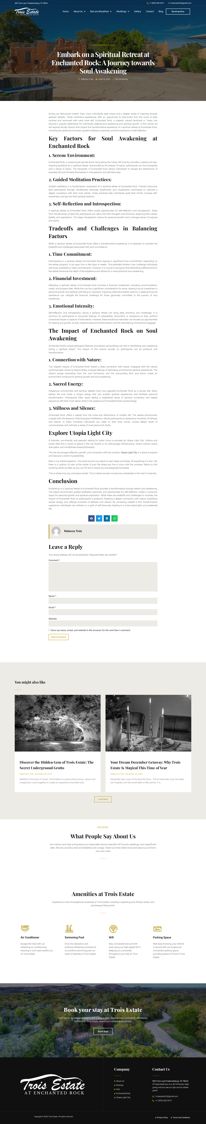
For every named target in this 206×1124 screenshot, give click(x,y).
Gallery (137, 11)
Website (53, 619)
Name (52, 596)
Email (52, 607)
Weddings (121, 11)
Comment (54, 560)
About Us (78, 11)
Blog (161, 11)
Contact (150, 11)
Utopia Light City (129, 452)
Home (66, 11)
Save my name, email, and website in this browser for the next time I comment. (91, 630)
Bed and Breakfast (99, 11)
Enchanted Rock (103, 45)
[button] (91, 518)
